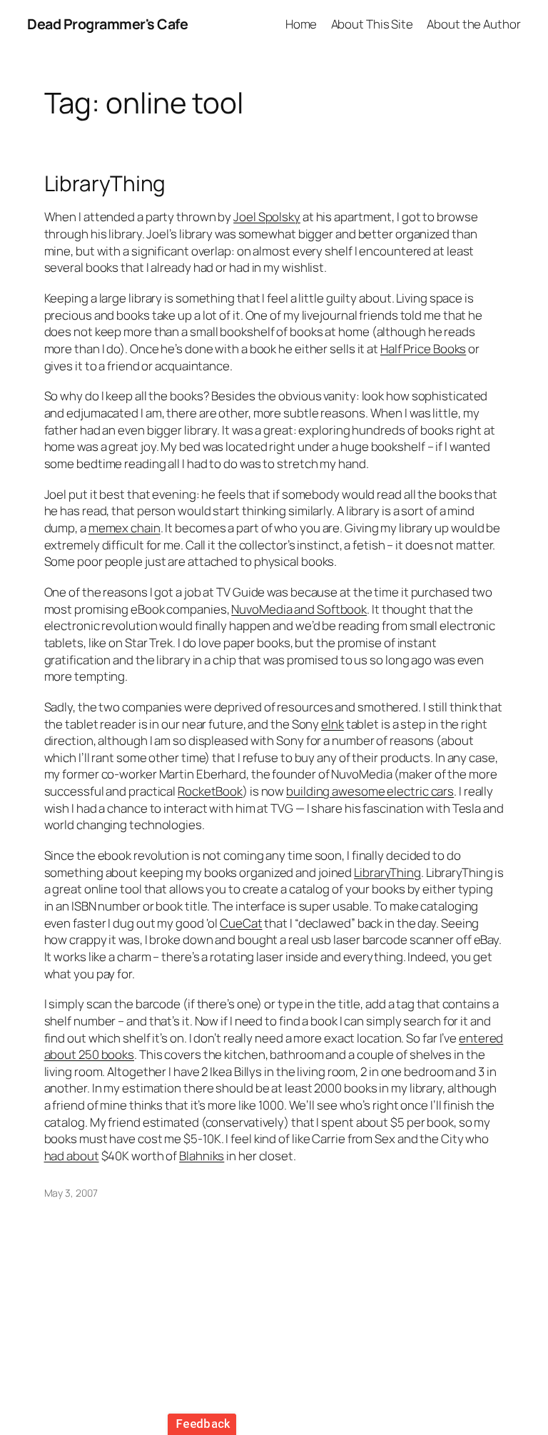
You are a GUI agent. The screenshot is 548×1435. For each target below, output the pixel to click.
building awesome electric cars (370, 791)
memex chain (124, 527)
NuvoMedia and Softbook (299, 609)
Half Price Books (423, 348)
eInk (332, 724)
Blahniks (201, 1155)
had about (71, 1155)
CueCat (241, 923)
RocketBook (210, 791)
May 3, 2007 (71, 1193)
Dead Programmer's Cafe (107, 24)
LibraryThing (105, 183)
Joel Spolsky (266, 216)
